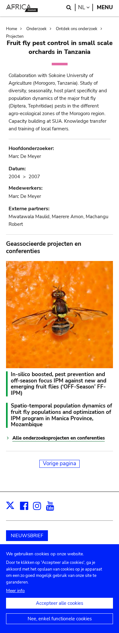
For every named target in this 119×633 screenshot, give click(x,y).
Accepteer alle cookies (59, 603)
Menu (105, 7)
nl (85, 7)
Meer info (15, 590)
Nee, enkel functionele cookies (60, 619)
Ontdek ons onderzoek (76, 29)
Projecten (14, 36)
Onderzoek (36, 29)
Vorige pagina (59, 463)
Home (11, 29)
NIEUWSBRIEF (27, 535)
